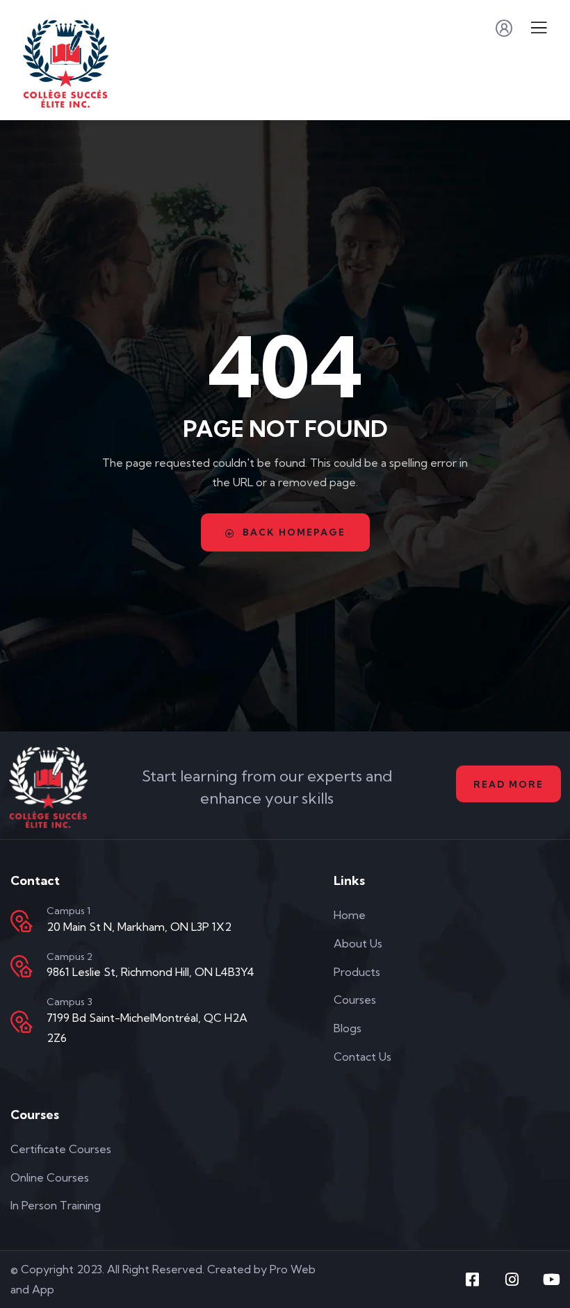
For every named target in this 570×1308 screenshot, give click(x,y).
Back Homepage (294, 532)
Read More (508, 784)
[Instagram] (512, 1279)
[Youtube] (552, 1279)
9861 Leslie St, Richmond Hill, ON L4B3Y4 (150, 972)
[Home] (48, 787)
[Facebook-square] (472, 1279)
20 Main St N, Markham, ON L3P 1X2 (139, 927)
